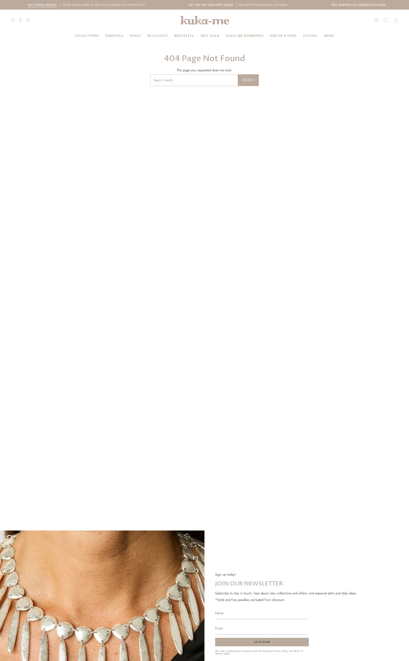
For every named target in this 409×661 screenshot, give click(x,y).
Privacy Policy (281, 651)
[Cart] (396, 20)
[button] (386, 20)
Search (248, 80)
